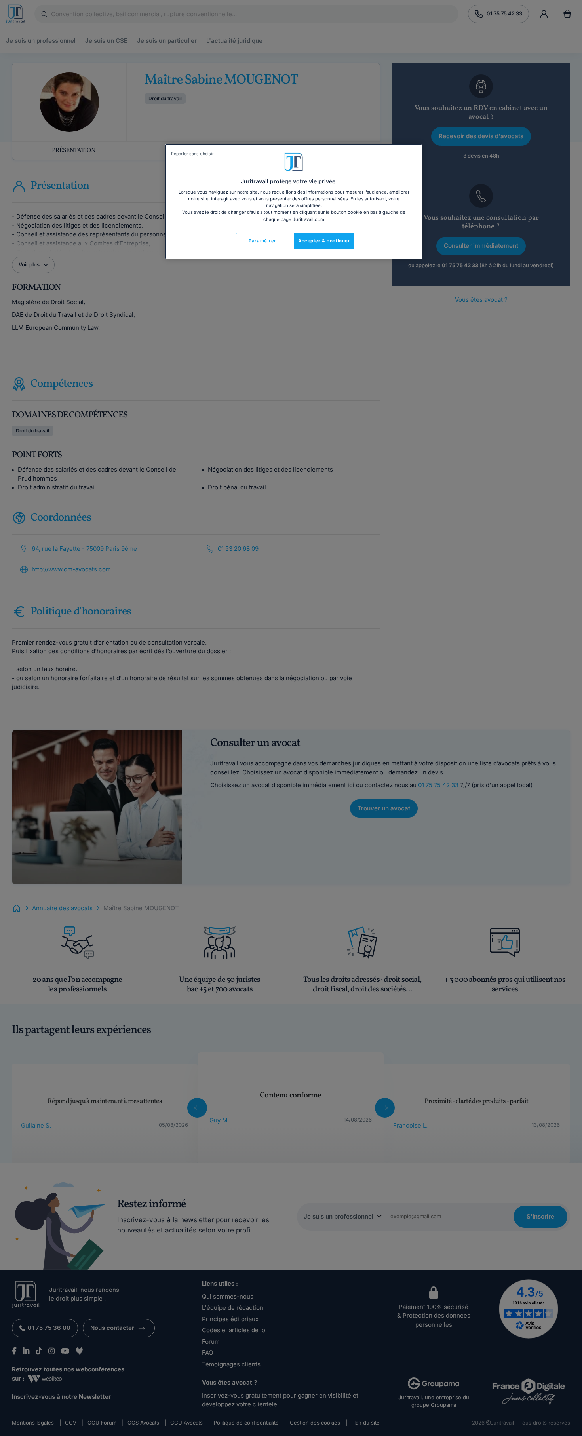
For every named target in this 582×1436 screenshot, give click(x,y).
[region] (293, 201)
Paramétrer (262, 240)
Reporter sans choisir (192, 153)
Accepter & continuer (324, 240)
